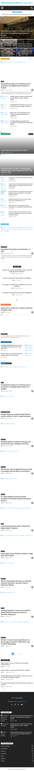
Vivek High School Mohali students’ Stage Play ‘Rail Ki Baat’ (17, 555)
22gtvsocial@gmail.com (20, 701)
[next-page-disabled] (32, 359)
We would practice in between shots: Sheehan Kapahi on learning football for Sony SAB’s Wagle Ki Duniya (21, 193)
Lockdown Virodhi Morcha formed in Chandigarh (17, 292)
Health (2, 608)
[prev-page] (1, 129)
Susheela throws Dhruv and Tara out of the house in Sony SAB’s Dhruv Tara (20, 199)
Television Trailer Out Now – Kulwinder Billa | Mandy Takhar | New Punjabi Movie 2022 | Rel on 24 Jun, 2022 (16, 170)
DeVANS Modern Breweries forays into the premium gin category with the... (21, 105)
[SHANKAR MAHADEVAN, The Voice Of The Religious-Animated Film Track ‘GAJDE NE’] (29, 347)
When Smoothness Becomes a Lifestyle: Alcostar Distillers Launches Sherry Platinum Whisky (16, 583)
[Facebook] (12, 704)
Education (3, 637)
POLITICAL (3, 753)
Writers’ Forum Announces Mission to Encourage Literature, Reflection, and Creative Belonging (15, 642)
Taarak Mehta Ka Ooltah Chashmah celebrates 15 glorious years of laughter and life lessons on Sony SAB (21, 185)
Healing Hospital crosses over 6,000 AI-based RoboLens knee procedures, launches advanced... (16, 612)
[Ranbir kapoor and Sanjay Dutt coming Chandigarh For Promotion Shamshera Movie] (4, 207)
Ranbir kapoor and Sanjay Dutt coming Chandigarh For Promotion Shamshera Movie (20, 206)
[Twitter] (19, 704)
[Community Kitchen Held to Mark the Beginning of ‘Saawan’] (17, 515)
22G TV (2, 37)
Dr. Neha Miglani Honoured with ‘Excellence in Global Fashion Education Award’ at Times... (25, 53)
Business (3, 439)
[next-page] (3, 129)
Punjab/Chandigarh (5, 412)
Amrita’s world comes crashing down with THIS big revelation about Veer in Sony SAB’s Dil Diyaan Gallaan (20, 213)
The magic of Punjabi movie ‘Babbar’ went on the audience (17, 285)
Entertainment (4, 334)
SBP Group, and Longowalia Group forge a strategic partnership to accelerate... (20, 114)
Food (2, 81)
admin (13, 280)
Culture (2, 551)
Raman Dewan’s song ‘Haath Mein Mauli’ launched (15, 670)
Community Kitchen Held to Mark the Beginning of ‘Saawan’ (15, 527)
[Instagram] (15, 704)
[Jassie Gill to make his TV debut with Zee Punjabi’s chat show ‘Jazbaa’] (17, 324)
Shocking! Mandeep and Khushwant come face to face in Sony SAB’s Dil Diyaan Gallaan (16, 676)
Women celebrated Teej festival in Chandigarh (17, 278)
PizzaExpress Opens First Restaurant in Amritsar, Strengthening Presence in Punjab (16, 33)
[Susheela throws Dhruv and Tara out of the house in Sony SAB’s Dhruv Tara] (4, 201)
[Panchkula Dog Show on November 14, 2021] (17, 237)
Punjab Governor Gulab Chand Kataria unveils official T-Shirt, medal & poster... (21, 98)
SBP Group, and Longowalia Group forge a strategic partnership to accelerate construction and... (8, 53)
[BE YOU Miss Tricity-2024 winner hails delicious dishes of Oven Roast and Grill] (29, 356)
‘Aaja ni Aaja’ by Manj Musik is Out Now (14, 150)
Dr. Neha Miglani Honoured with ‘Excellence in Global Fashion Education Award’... (21, 122)
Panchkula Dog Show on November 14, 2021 (16, 250)
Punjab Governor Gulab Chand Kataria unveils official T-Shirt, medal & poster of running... (8, 44)
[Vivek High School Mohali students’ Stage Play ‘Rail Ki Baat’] (17, 543)
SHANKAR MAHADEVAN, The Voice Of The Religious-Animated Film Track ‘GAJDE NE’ (11, 346)
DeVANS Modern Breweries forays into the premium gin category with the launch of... (25, 45)
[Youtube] (22, 704)
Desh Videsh (4, 247)
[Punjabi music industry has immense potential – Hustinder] (4, 179)
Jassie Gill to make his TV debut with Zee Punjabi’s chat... (16, 309)
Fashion (3, 494)
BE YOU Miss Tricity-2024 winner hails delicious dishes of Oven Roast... (11, 354)
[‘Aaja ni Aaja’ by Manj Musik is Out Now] (17, 143)
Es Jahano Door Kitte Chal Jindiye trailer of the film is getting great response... (17, 270)
